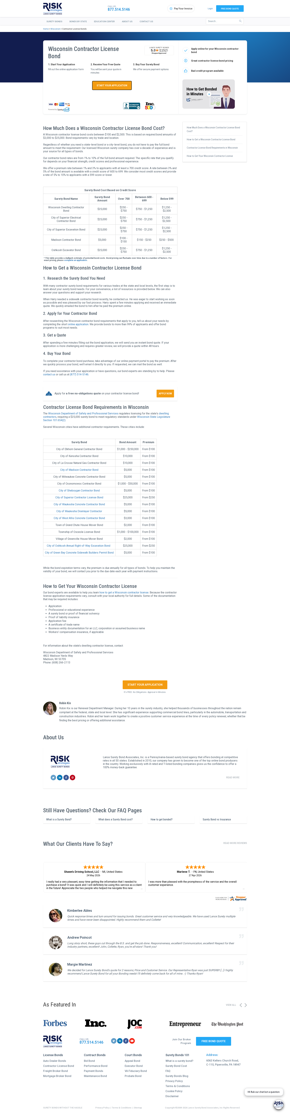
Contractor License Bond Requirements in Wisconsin (212, 147)
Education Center (104, 21)
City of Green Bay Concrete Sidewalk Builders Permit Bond (79, 552)
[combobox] (225, 21)
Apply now (165, 393)
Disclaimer (172, 1096)
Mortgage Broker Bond (57, 1076)
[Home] (52, 8)
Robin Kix (65, 703)
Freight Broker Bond (55, 1071)
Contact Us (146, 21)
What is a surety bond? (179, 1060)
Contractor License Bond (58, 1066)
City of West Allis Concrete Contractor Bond (79, 518)
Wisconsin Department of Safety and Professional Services (83, 413)
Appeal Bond (132, 1060)
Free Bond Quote (230, 9)
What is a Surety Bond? (59, 819)
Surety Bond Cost (176, 1066)
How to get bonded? (162, 819)
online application (78, 324)
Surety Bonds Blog (176, 1076)
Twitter (53, 777)
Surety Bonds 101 (177, 1055)
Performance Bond (95, 1066)
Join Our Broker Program (181, 1041)
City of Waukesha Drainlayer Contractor (79, 511)
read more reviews (235, 843)
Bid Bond (89, 1060)
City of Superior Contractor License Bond (79, 497)
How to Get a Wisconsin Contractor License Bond (211, 139)
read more (232, 777)
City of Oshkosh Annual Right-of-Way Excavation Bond (78, 545)
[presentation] (240, 1005)
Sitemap (138, 1107)
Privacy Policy (174, 1081)
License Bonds (53, 1055)
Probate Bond (133, 1076)
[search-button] (240, 21)
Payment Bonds (93, 1071)
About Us (127, 21)
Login (210, 8)
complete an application (75, 260)
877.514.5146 (119, 9)
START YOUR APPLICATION (112, 85)
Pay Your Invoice (183, 8)
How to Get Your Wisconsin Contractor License (210, 155)
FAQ (167, 1071)
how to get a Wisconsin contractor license (124, 592)
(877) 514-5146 (79, 374)
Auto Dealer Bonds (54, 1060)
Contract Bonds (95, 1055)
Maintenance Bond (95, 1076)
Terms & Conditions (177, 1086)
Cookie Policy (173, 1091)
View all (231, 1005)
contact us (49, 374)
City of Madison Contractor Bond (79, 469)
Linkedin (60, 777)
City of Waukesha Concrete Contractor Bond (79, 504)
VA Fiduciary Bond (136, 1071)
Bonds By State (78, 21)
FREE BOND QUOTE (214, 1041)
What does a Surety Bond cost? (115, 819)
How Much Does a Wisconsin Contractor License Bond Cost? (213, 129)
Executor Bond (134, 1066)
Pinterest (72, 777)
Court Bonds (133, 1055)
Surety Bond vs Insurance (217, 819)
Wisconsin (55, 29)
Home (46, 29)
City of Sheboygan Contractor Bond (79, 490)
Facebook (66, 777)
